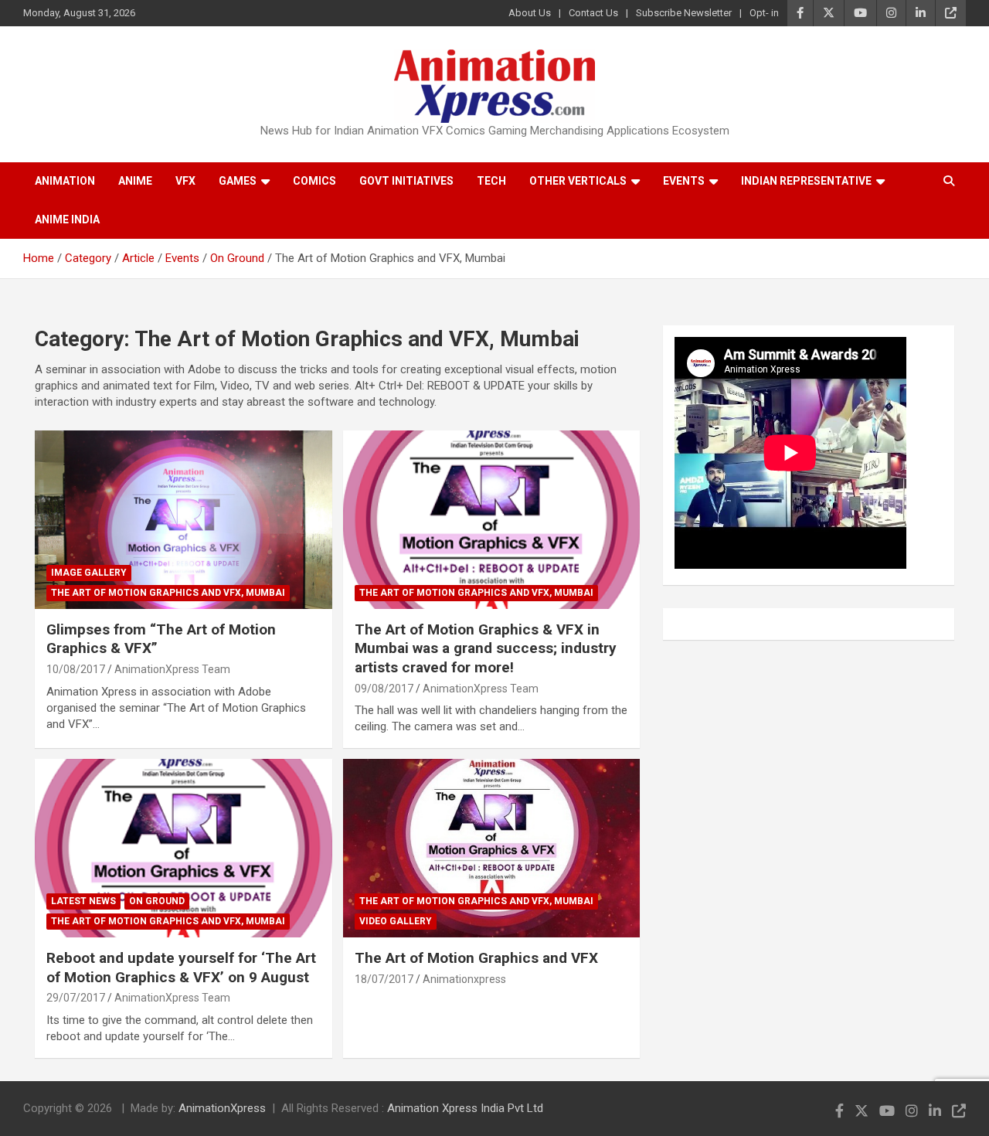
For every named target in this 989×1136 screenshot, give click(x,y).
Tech (491, 181)
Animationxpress (464, 979)
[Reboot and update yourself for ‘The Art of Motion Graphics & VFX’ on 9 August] (183, 848)
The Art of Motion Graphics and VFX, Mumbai (168, 592)
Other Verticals (578, 181)
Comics (314, 181)
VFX (185, 181)
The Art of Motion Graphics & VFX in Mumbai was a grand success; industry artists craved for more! (486, 648)
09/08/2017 (384, 688)
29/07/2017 (75, 997)
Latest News (83, 901)
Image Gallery (89, 572)
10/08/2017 (75, 669)
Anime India (67, 219)
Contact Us (593, 13)
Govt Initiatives (406, 181)
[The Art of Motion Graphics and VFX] (491, 848)
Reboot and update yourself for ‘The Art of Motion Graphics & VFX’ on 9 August (181, 967)
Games (238, 181)
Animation (65, 181)
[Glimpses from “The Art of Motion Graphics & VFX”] (183, 519)
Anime (135, 181)
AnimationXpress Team (172, 669)
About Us (529, 13)
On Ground (157, 901)
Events (684, 181)
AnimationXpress (222, 1108)
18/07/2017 (384, 979)
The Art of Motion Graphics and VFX (476, 958)
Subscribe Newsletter (684, 13)
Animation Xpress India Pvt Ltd (465, 1108)
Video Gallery (395, 921)
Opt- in (764, 13)
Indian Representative (806, 181)
